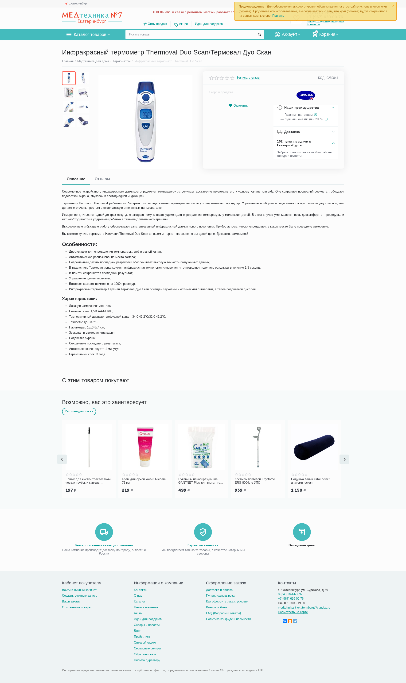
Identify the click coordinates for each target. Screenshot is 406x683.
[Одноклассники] (290, 621)
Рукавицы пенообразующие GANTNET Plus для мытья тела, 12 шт (201, 481)
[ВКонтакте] (285, 621)
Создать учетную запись (79, 595)
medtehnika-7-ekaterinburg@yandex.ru (304, 607)
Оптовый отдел (145, 642)
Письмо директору (147, 660)
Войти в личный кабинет (79, 590)
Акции (183, 24)
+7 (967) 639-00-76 (291, 598)
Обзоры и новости (147, 625)
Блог (137, 631)
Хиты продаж (157, 24)
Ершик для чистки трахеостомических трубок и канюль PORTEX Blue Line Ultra (88, 481)
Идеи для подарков (209, 24)
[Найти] (259, 34)
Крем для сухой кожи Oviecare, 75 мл (144, 481)
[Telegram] (295, 621)
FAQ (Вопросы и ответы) (223, 613)
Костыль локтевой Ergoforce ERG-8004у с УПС (255, 481)
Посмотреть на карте (293, 612)
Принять (278, 15)
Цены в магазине (146, 607)
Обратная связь (145, 654)
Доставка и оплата (219, 590)
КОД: (321, 78)
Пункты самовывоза (220, 595)
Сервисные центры (147, 648)
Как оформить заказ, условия (227, 601)
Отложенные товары (76, 607)
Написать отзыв (248, 77)
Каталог (139, 601)
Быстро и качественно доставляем (104, 545)
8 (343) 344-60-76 (290, 594)
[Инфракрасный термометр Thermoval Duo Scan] (145, 122)
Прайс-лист (142, 636)
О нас (138, 595)
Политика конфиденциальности (228, 619)
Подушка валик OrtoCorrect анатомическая (310, 481)
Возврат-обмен (216, 607)
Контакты (313, 24)
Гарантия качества (203, 545)
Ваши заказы (71, 601)
